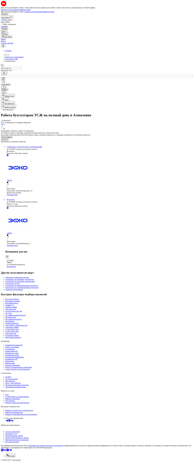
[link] (5, 34)
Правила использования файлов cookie (39, 12)
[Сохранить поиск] (3, 79)
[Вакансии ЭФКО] (99, 168)
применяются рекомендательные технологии (45, 446)
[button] (3, 39)
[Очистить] (4, 73)
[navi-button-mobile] (3, 46)
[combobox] (11, 68)
